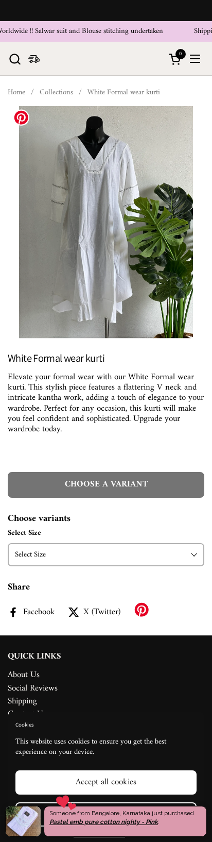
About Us (24, 675)
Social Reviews (33, 688)
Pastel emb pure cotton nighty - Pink (103, 822)
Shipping (22, 701)
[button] (14, 59)
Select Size (24, 533)
